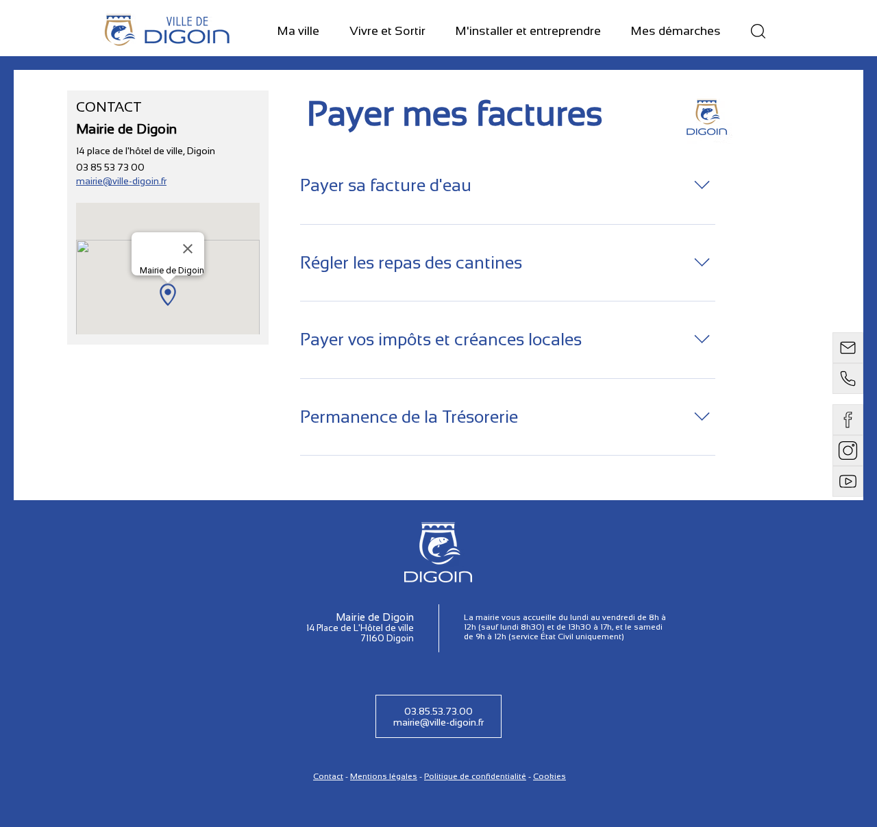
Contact (328, 776)
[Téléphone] (847, 378)
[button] (298, 32)
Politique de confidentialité (475, 776)
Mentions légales (383, 776)
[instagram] (847, 450)
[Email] (847, 347)
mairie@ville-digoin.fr (121, 180)
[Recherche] (758, 31)
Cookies (549, 776)
